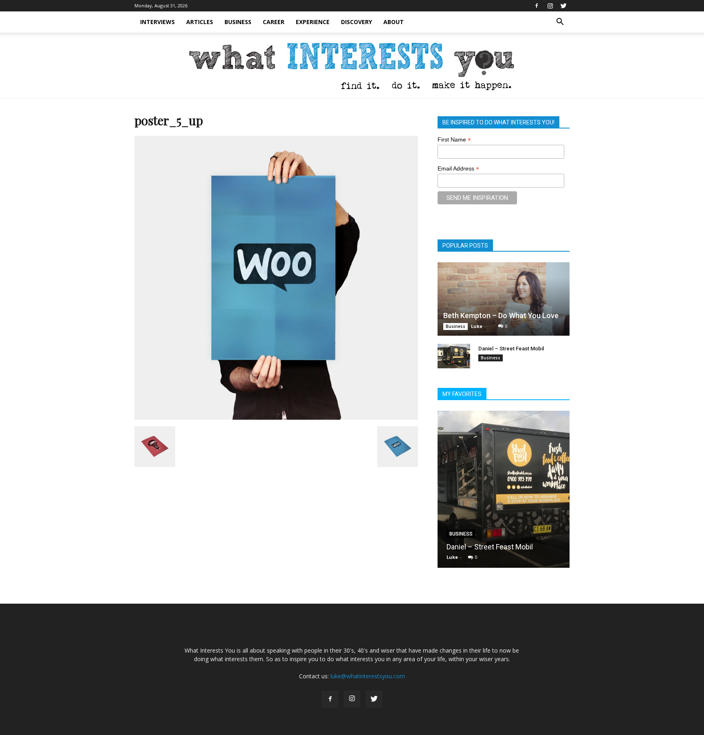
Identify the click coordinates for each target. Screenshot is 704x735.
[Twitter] (563, 5)
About (393, 22)
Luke (476, 326)
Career (273, 22)
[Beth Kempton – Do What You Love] (504, 298)
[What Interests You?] (352, 65)
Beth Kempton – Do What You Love (501, 315)
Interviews (157, 22)
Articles (199, 22)
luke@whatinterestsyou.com (367, 676)
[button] (560, 22)
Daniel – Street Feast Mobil (511, 348)
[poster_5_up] (276, 417)
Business (237, 22)
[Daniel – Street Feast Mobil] (454, 356)
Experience (313, 22)
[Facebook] (536, 5)
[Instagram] (550, 5)
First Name (454, 140)
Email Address (458, 169)
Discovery (356, 22)
